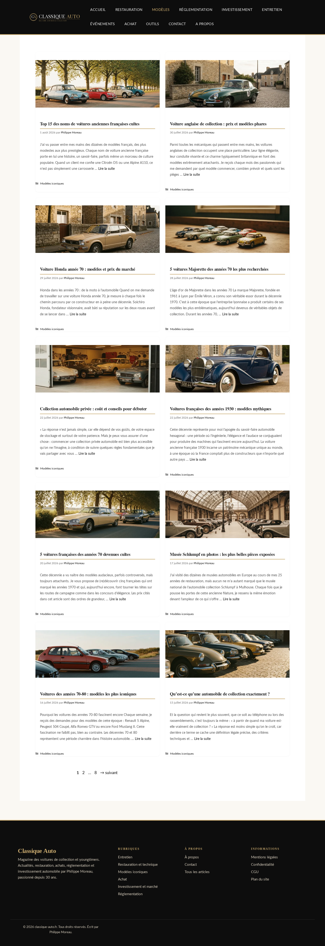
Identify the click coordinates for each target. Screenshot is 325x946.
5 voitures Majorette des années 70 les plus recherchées (219, 269)
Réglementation (195, 10)
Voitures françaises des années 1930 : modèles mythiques (220, 408)
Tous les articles (197, 872)
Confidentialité (262, 864)
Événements (102, 24)
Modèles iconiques (52, 183)
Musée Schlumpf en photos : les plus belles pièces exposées (222, 554)
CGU (255, 872)
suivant (109, 773)
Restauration (129, 10)
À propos (192, 857)
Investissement (237, 10)
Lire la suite (106, 168)
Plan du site (260, 879)
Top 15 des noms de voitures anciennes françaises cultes (89, 123)
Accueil (98, 10)
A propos (205, 24)
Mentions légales (264, 857)
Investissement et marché (138, 887)
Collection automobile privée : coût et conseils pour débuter (93, 408)
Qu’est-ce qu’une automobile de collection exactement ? (220, 694)
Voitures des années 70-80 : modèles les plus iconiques (88, 694)
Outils (152, 24)
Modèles (161, 10)
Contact (177, 24)
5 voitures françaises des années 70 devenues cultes (85, 554)
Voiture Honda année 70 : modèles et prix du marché (87, 269)
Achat (130, 24)
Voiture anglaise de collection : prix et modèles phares (218, 123)
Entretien (272, 10)
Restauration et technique (138, 864)
